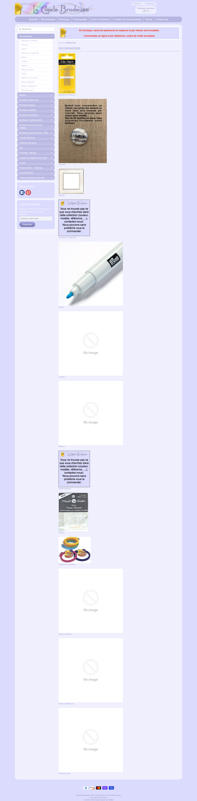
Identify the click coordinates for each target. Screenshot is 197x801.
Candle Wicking (27, 137)
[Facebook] (22, 192)
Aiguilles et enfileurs (29, 41)
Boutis (22, 95)
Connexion (137, 4)
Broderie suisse (27, 105)
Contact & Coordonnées (127, 19)
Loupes (24, 61)
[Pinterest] (28, 192)
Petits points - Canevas (31, 167)
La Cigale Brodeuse (100, 795)
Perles (24, 74)
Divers (24, 57)
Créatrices (162, 19)
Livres (22, 162)
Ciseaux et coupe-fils (30, 53)
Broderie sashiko (27, 110)
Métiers (24, 65)
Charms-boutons (27, 142)
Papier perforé (27, 70)
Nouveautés (48, 19)
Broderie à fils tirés (28, 100)
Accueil (33, 19)
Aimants (24, 45)
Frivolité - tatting (27, 152)
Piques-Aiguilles (28, 82)
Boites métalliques (29, 86)
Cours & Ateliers (100, 19)
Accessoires (25, 36)
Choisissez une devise (146, 8)
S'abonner (27, 224)
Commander (80, 19)
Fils (21, 147)
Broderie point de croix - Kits (33, 132)
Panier (149, 19)
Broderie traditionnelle (30, 120)
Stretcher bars (27, 90)
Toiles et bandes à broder (32, 177)
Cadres (24, 49)
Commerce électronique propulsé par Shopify (98, 800)
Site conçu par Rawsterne (98, 797)
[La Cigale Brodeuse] (55, 11)
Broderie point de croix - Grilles (31, 126)
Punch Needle (26, 172)
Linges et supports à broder (33, 157)
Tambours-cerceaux (29, 78)
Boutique (64, 19)
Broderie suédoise (28, 115)
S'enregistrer (150, 4)
